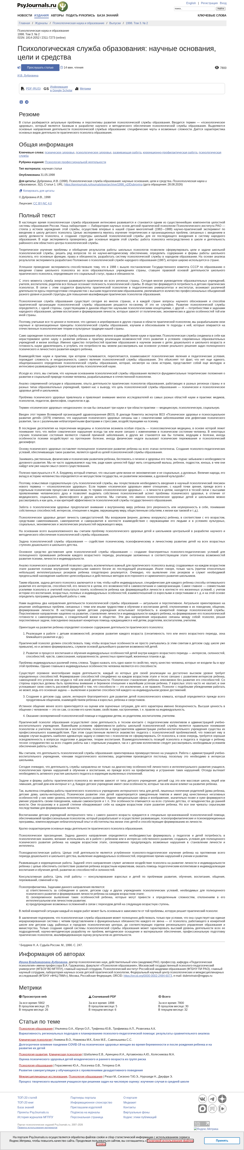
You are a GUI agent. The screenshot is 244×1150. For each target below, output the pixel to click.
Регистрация (209, 3)
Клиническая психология (35, 1039)
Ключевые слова (212, 15)
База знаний (107, 15)
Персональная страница (87, 1117)
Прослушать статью (40, 67)
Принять (222, 1140)
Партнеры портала (83, 1097)
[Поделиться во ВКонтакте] (21, 102)
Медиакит (129, 1102)
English (191, 3)
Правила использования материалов (37, 1127)
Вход (223, 3)
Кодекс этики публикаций (139, 1117)
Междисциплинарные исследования (43, 1076)
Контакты (129, 1107)
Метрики (85, 88)
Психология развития (33, 1054)
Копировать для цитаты (38, 190)
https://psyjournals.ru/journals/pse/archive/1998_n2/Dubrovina (103, 184)
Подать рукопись (80, 15)
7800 (223, 67)
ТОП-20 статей (27, 1097)
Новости (25, 15)
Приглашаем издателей (86, 1107)
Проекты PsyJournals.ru (33, 1112)
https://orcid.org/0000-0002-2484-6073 (148, 975)
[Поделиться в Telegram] (26, 102)
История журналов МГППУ (35, 1117)
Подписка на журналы (85, 1112)
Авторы (57, 15)
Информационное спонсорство (91, 1102)
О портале (130, 1097)
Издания (41, 15)
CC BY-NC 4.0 (42, 203)
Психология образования (36, 1028)
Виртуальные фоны (136, 1112)
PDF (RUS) (33, 88)
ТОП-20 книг (26, 1102)
